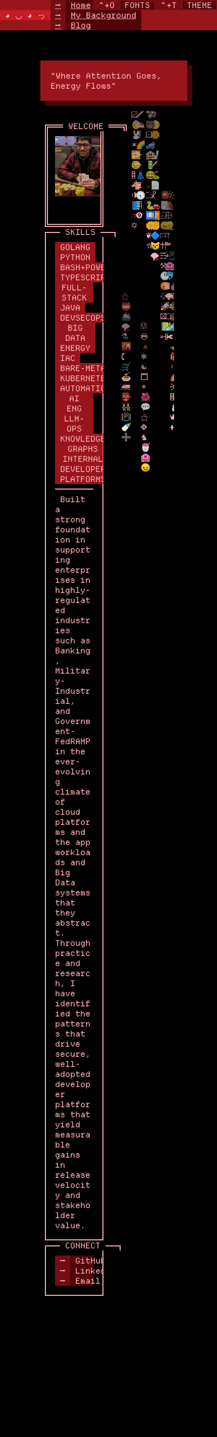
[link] (74, 1260)
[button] (95, 15)
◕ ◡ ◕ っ (25, 15)
